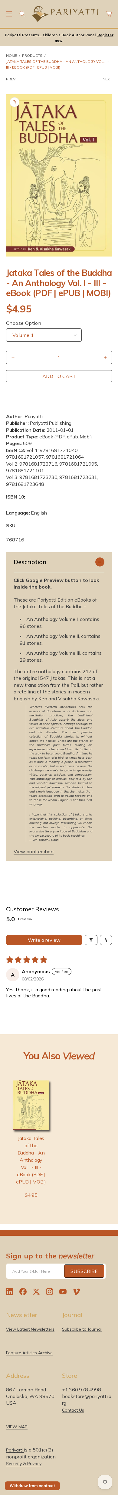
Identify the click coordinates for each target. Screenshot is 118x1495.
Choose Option (23, 323)
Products (32, 55)
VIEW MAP (17, 1426)
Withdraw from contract (32, 1485)
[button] (9, 14)
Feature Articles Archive (29, 1352)
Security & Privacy (23, 1463)
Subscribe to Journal (82, 1329)
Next (107, 79)
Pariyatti (15, 1450)
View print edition (34, 851)
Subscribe (84, 1271)
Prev (10, 79)
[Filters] (91, 940)
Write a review (44, 940)
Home (11, 55)
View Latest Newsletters (30, 1329)
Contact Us (73, 1410)
